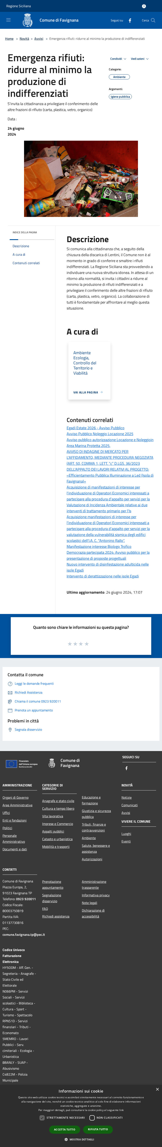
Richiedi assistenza (55, 916)
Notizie (127, 797)
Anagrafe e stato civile (58, 800)
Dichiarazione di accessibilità (93, 913)
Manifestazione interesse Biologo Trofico (99, 546)
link (121, 1110)
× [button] (157, 1089)
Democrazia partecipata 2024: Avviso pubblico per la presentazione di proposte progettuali (108, 555)
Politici (7, 827)
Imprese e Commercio (57, 823)
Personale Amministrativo (14, 838)
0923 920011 (26, 898)
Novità (24, 38)
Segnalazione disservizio (51, 898)
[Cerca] (153, 20)
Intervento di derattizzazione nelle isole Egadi (103, 576)
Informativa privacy (96, 895)
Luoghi (126, 833)
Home (9, 38)
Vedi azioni (138, 58)
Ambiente (89, 837)
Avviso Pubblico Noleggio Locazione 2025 (100, 434)
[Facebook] (128, 20)
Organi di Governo (15, 797)
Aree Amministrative (17, 805)
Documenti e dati (15, 849)
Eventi (126, 841)
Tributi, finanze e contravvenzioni (94, 827)
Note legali (89, 902)
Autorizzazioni (92, 859)
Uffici (6, 812)
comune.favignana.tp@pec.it (24, 934)
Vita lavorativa (52, 816)
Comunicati (130, 805)
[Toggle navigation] (8, 19)
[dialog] (81, 1116)
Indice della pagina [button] (25, 232)
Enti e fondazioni (15, 820)
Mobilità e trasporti (56, 846)
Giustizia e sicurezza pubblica (96, 813)
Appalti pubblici (53, 831)
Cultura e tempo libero (58, 808)
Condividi (116, 58)
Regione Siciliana (18, 5)
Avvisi (38, 38)
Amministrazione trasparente (94, 884)
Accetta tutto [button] (64, 1129)
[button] (81, 1139)
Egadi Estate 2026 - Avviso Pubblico (95, 428)
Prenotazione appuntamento (52, 884)
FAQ (45, 908)
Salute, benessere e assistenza (96, 848)
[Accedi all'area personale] (144, 6)
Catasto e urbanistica (57, 839)
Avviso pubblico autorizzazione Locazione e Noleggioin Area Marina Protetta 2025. (110, 443)
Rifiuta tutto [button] (98, 1129)
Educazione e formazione (91, 800)
